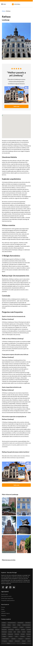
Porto (28, 636)
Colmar (21, 627)
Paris (16, 636)
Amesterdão (20, 622)
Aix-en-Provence (11, 622)
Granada (28, 629)
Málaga (4, 636)
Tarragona (4, 641)
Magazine (3, 615)
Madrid (28, 631)
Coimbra (15, 627)
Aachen (4, 622)
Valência (11, 641)
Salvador (13, 638)
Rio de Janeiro (5, 638)
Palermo (10, 636)
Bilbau (9, 625)
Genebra (23, 629)
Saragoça (20, 638)
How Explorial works (6, 596)
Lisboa (18, 631)
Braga (19, 625)
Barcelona (28, 622)
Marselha (4, 634)
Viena (29, 641)
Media (2, 609)
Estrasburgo (10, 629)
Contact (3, 611)
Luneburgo (5, 20)
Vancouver (17, 641)
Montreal (17, 634)
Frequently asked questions (8, 600)
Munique (28, 634)
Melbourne (10, 634)
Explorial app (4, 594)
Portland (22, 636)
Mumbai (22, 634)
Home (3, 11)
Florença (17, 629)
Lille (14, 631)
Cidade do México (6, 627)
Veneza (23, 641)
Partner (3, 607)
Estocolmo (4, 629)
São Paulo (28, 638)
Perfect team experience (7, 598)
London (23, 631)
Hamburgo (4, 631)
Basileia (3, 625)
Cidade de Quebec (26, 625)
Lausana (10, 631)
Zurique (23, 643)
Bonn (14, 625)
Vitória (8, 643)
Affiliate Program (5, 613)
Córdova (28, 627)
